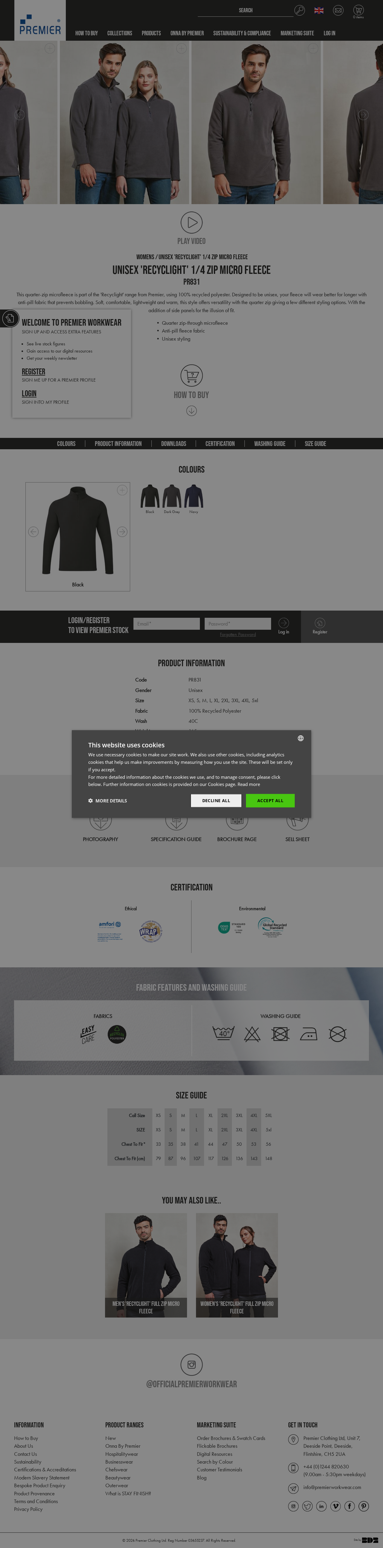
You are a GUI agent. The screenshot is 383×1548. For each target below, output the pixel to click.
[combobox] (301, 738)
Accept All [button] (270, 800)
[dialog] (191, 774)
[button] (107, 800)
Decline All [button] (216, 800)
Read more (249, 784)
